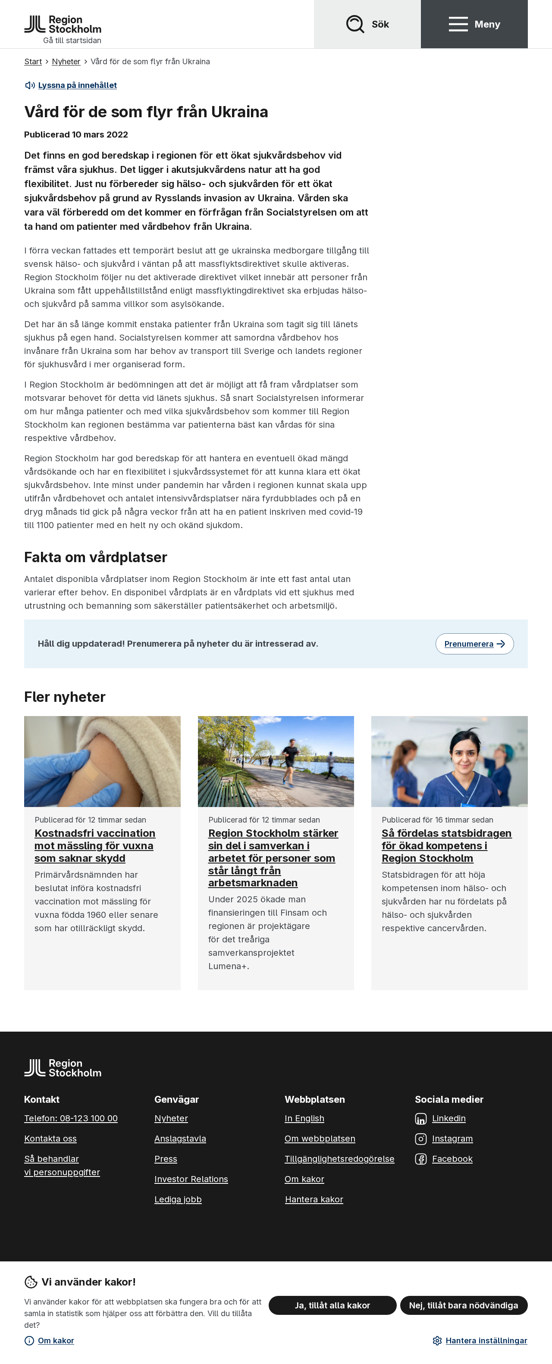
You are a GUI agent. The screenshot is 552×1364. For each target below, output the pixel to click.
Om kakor (56, 1340)
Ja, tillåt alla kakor (332, 1305)
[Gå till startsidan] (62, 24)
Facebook (452, 1159)
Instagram (452, 1138)
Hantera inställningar (486, 1340)
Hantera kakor (314, 1199)
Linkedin (449, 1118)
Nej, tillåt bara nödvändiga (463, 1305)
